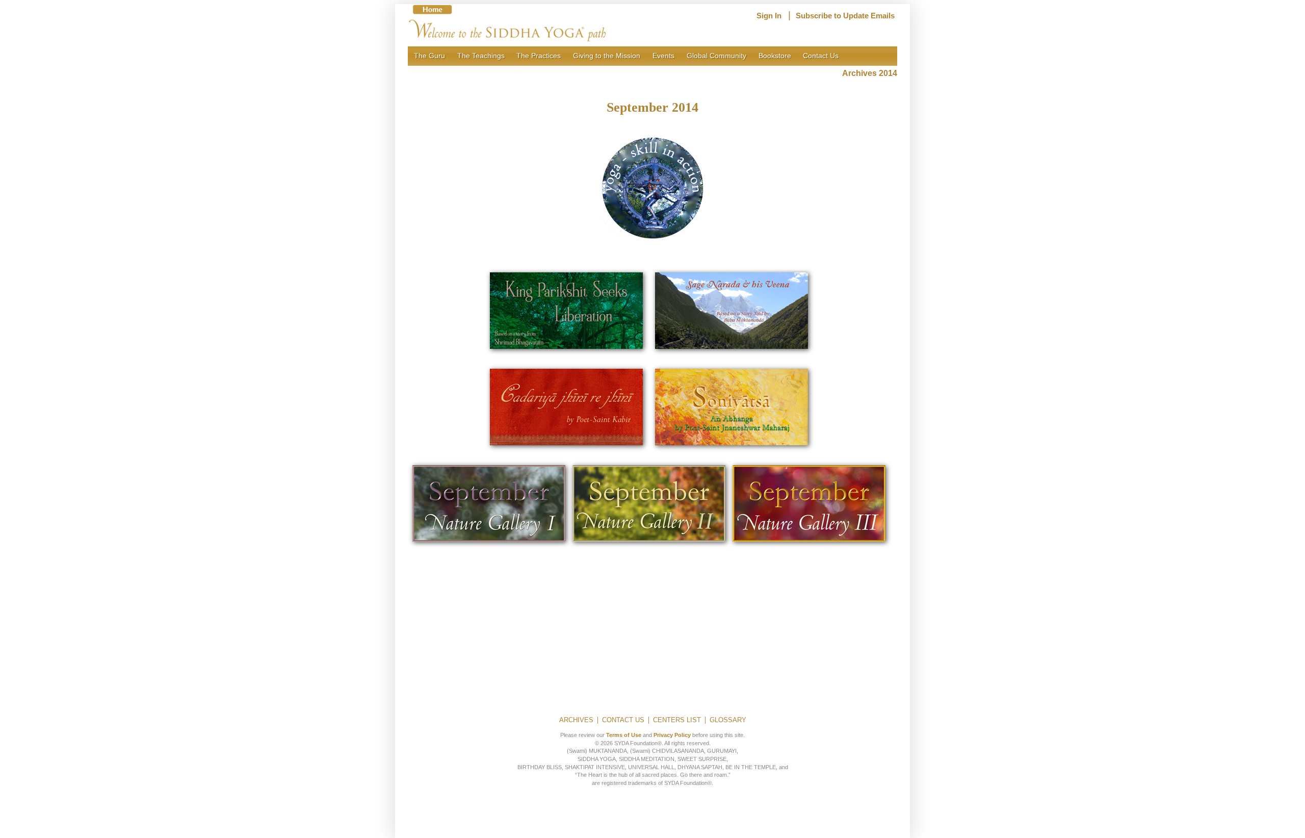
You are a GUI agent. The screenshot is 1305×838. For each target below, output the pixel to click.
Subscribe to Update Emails (845, 16)
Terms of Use (623, 735)
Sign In (768, 16)
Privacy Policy (672, 735)
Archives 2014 (869, 73)
